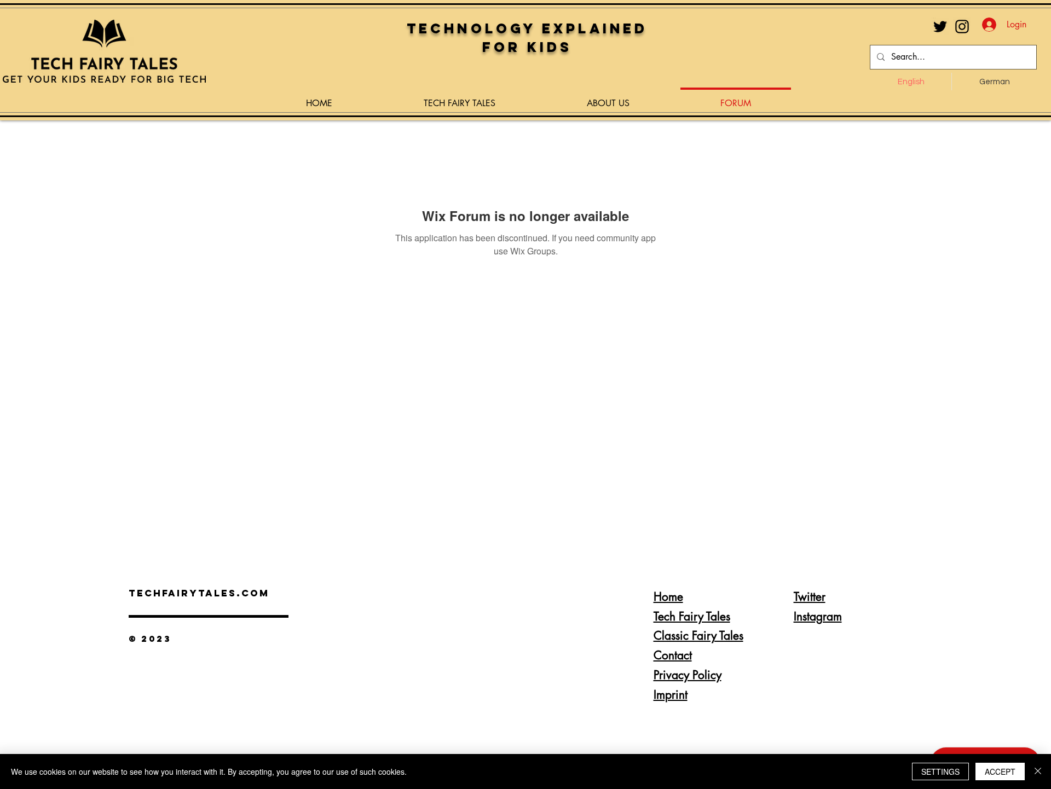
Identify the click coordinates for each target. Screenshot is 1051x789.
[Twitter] (940, 27)
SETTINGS (940, 771)
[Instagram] (962, 27)
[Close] (1037, 771)
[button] (459, 98)
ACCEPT (1000, 771)
